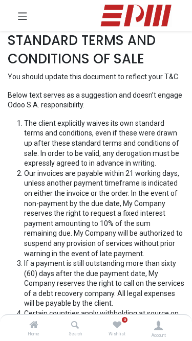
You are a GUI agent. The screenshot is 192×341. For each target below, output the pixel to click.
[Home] (33, 326)
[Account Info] (158, 325)
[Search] (75, 326)
